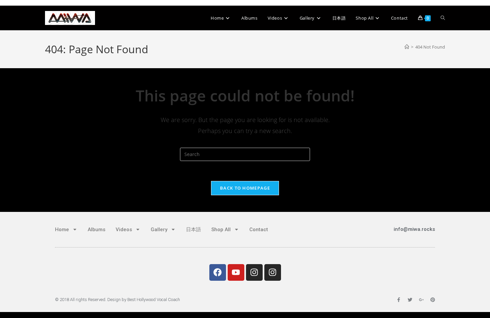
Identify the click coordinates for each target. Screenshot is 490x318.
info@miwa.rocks (414, 229)
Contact (258, 230)
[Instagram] (254, 272)
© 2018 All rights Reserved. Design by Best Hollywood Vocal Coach (117, 299)
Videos (124, 230)
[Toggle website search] (443, 18)
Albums (96, 230)
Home (62, 230)
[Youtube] (236, 272)
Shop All (221, 230)
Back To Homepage (245, 188)
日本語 (193, 230)
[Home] (407, 47)
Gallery (159, 230)
